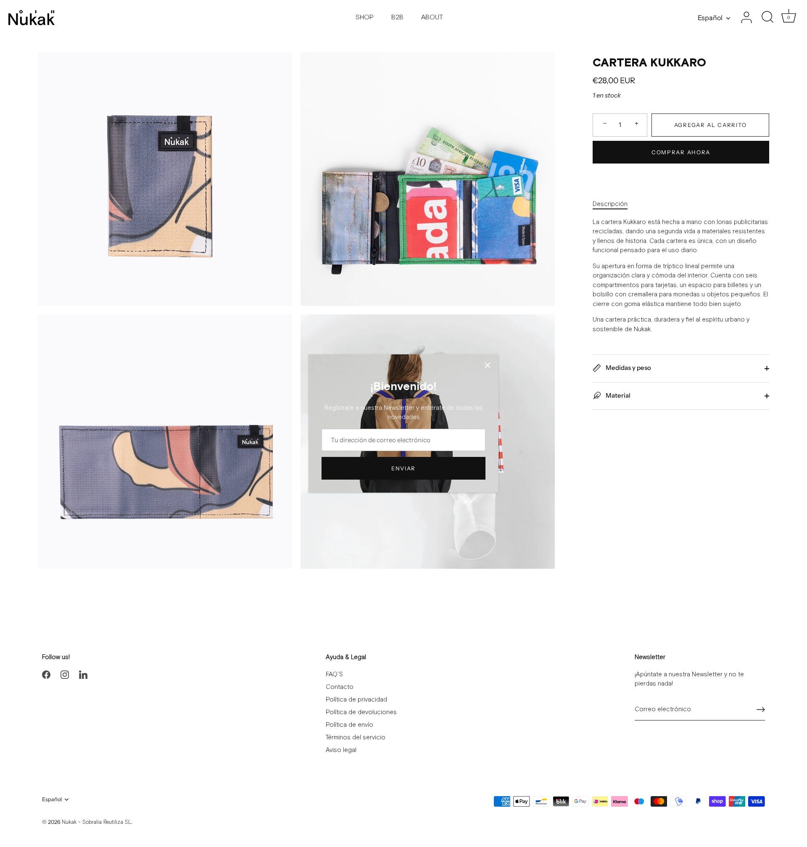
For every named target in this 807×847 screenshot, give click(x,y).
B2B (397, 17)
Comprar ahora (680, 152)
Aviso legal (341, 750)
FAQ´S (334, 674)
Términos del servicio (355, 737)
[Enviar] (761, 709)
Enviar (403, 468)
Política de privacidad (356, 700)
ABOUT (432, 17)
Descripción (610, 204)
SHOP (365, 17)
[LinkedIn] (83, 674)
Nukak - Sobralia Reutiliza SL (96, 822)
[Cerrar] (487, 365)
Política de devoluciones (361, 712)
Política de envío (349, 725)
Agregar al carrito (710, 124)
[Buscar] (767, 17)
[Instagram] (65, 674)
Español (710, 17)
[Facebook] (46, 674)
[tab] (614, 204)
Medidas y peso (627, 368)
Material (617, 395)
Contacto (339, 687)
